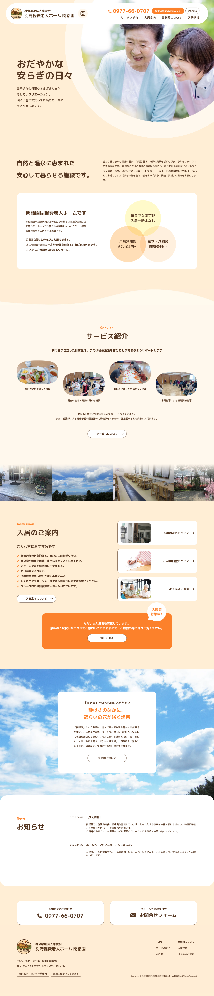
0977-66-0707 (31, 965)
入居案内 (150, 17)
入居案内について (36, 598)
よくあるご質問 (186, 954)
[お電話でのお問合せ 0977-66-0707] (60, 913)
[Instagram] (83, 13)
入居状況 (193, 17)
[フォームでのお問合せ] (153, 913)
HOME (159, 941)
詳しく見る (107, 638)
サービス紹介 (129, 17)
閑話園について (172, 17)
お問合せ (182, 947)
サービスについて (107, 434)
